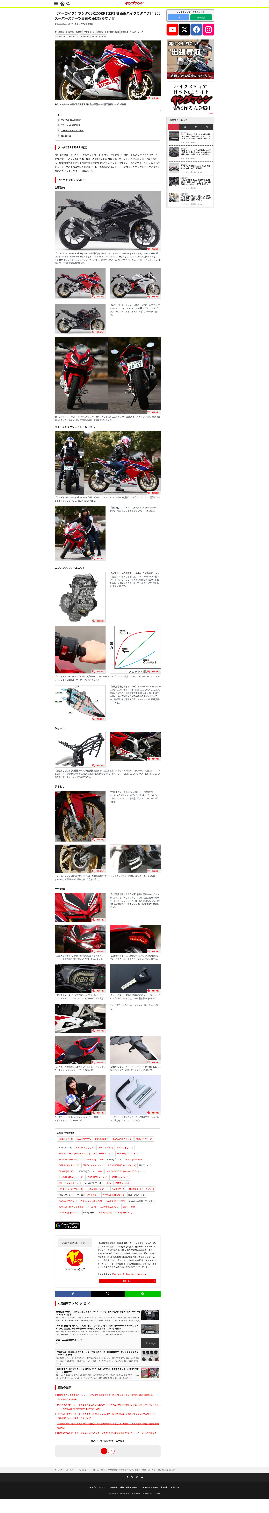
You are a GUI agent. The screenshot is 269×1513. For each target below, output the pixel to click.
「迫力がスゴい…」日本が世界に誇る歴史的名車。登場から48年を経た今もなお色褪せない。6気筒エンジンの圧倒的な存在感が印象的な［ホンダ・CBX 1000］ (195, 152)
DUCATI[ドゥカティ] (134, 1159)
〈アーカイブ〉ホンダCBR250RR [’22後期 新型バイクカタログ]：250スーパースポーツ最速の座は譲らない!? (133, 1470)
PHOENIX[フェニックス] (91, 1200)
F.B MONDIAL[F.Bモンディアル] (122, 1165)
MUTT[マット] (93, 1194)
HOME (59, 1470)
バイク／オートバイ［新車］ (77, 1470)
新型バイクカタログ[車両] (108, 31)
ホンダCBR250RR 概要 (69, 119)
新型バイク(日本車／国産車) (70, 31)
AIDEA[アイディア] (144, 1138)
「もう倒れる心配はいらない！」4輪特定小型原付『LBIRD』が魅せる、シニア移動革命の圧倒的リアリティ (195, 198)
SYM (133, 1206)
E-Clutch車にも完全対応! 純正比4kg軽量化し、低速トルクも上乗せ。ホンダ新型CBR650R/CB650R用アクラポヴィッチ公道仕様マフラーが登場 (195, 182)
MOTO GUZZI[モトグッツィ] (141, 1188)
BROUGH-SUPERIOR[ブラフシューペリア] (77, 1159)
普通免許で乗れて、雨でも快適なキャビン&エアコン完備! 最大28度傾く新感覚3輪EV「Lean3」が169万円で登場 (98, 1313)
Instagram (141, 1274)
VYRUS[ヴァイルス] (124, 1212)
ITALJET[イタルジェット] (70, 1183)
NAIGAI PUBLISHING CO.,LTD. (132, 1493)
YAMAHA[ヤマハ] (83, 1138)
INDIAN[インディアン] (120, 1177)
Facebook (130, 1274)
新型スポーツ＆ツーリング (132, 31)
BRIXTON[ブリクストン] (127, 1153)
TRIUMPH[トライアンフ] (69, 1212)
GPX (100, 1171)
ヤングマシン (89, 31)
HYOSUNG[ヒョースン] (97, 1177)
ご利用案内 (113, 1487)
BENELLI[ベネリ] (105, 1147)
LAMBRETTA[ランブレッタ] (71, 1188)
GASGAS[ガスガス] (67, 1171)
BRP (101, 1159)
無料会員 (201, 17)
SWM (125, 1206)
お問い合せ (175, 1487)
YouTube (117, 1274)
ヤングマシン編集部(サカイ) (191, 172)
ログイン (178, 17)
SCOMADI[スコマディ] (109, 1206)
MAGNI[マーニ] (118, 1188)
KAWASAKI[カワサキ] (122, 1138)
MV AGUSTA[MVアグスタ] (114, 1194)
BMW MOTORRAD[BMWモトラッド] (74, 1153)
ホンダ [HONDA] (99, 36)
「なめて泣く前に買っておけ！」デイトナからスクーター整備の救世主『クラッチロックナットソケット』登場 (97, 1353)
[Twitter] (107, 1294)
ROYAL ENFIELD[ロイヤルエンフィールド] (77, 1206)
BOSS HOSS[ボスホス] (103, 1153)
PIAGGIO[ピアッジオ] (115, 1200)
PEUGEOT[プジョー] (68, 1200)
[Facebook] (73, 1294)
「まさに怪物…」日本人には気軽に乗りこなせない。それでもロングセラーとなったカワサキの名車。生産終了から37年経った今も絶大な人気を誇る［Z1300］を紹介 (97, 1327)
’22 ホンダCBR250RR (69, 125)
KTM (109, 1183)
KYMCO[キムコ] (122, 1183)
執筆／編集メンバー (128, 1487)
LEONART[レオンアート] (97, 1188)
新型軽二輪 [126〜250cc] (67, 36)
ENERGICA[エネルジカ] (69, 1165)
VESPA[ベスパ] (105, 1212)
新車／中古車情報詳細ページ (69, 1340)
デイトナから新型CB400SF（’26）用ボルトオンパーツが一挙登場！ (195, 167)
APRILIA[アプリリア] (85, 1147)
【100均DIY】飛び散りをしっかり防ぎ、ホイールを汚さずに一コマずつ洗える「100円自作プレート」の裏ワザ (97, 1370)
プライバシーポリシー (149, 1487)
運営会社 (164, 1487)
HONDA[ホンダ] (66, 1138)
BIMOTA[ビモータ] (125, 1147)
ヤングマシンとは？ (97, 1487)
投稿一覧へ (127, 1281)
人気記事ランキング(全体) (71, 130)
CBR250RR (85, 36)
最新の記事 (64, 135)
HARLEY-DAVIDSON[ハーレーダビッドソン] (125, 1171)
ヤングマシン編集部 (85, 23)
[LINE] (143, 1294)
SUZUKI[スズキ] (102, 1138)
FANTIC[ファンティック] (94, 1165)
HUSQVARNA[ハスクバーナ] (71, 1177)
